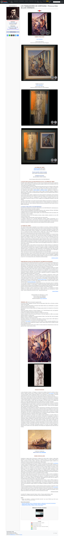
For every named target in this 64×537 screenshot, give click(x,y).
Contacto (20, 534)
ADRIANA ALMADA (37, 168)
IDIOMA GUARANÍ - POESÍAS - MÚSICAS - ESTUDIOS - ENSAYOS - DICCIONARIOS (34, 504)
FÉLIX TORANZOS (39, 85)
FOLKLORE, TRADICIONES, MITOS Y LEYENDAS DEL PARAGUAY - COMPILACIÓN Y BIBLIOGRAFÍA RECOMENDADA (39, 503)
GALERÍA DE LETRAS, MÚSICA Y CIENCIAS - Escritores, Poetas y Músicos (32, 505)
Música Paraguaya (38, 1)
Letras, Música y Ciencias (12, 2)
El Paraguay (41, 1)
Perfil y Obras (13, 32)
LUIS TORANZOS (39, 39)
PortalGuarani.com (12, 534)
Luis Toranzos (28, 321)
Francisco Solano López (42, 279)
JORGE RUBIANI (37, 169)
